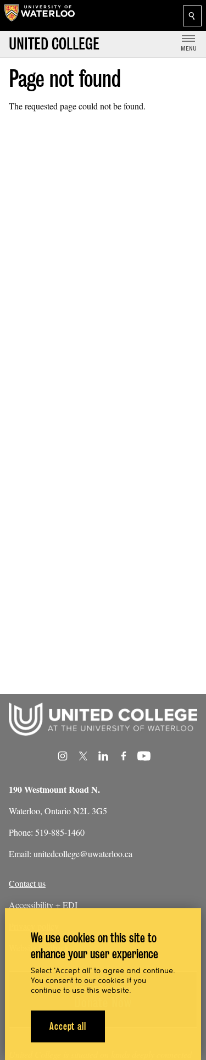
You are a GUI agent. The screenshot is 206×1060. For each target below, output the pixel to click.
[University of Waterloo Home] (39, 15)
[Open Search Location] (192, 15)
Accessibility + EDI (44, 904)
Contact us (27, 883)
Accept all (67, 1026)
